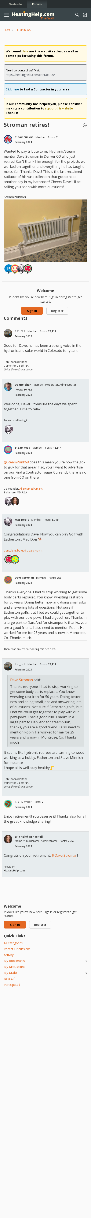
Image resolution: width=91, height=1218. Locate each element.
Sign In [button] (32, 311)
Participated (12, 985)
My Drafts (45, 973)
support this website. (59, 108)
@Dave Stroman (64, 855)
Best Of (9, 979)
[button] (84, 125)
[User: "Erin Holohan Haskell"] (15, 501)
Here (25, 51)
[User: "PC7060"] (8, 268)
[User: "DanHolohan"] (8, 386)
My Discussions (14, 967)
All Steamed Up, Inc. (31, 488)
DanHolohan (23, 384)
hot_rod (20, 331)
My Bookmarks (45, 961)
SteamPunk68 (24, 137)
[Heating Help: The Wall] (33, 15)
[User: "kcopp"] (15, 268)
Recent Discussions (17, 949)
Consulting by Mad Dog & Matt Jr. (23, 550)
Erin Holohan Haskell (29, 836)
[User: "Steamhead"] (8, 449)
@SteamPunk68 (16, 462)
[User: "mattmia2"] (27, 268)
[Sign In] (85, 14)
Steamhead (22, 447)
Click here (12, 89)
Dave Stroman (24, 577)
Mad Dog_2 (22, 520)
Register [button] (57, 311)
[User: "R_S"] (8, 804)
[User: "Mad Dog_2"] (21, 268)
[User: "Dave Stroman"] (8, 580)
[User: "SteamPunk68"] (8, 139)
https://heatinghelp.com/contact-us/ (30, 75)
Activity (9, 955)
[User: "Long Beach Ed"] (15, 559)
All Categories (13, 943)
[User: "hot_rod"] (8, 333)
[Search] (77, 14)
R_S (17, 802)
